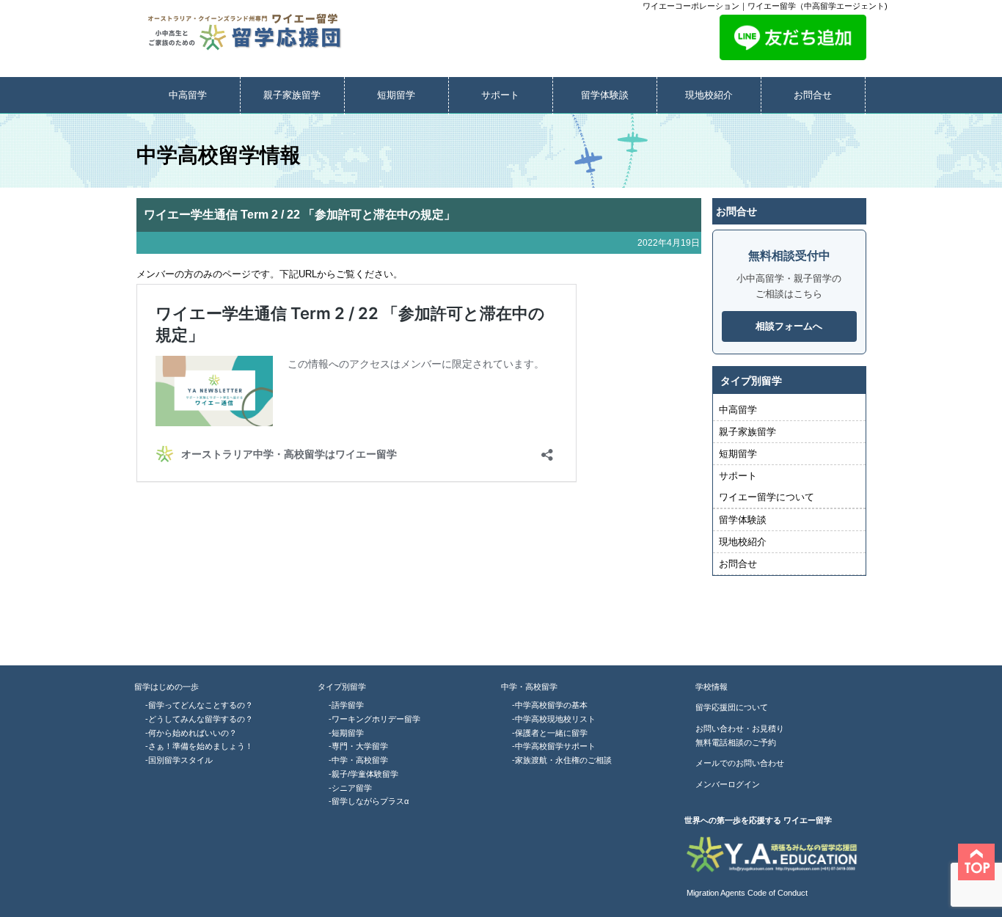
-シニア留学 (350, 787)
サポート (500, 95)
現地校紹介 (709, 95)
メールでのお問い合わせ (739, 763)
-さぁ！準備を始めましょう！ (199, 746)
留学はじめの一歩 (166, 686)
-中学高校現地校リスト (554, 719)
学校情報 (711, 686)
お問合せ (813, 95)
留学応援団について (731, 707)
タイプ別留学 (342, 686)
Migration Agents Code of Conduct (746, 892)
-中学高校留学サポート (554, 746)
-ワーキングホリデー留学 (374, 719)
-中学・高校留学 (358, 760)
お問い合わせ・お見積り (739, 728)
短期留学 (396, 95)
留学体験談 (605, 95)
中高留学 (188, 95)
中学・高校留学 (529, 686)
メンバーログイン (727, 784)
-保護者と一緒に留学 (550, 732)
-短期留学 (346, 732)
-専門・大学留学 (358, 746)
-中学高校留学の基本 (550, 705)
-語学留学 (346, 705)
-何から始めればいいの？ (191, 732)
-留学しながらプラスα (369, 801)
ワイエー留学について (766, 497)
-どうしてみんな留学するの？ (199, 719)
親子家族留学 (292, 95)
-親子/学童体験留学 (363, 774)
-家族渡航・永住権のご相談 (562, 760)
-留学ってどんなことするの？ (199, 705)
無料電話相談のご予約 (735, 742)
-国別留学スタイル (179, 760)
